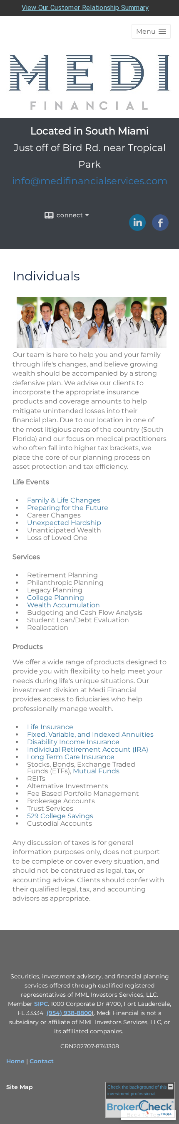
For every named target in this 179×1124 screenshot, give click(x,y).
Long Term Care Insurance (70, 757)
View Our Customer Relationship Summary (85, 8)
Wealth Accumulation (63, 605)
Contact (42, 1061)
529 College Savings (60, 816)
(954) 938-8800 (69, 1013)
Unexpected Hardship (64, 523)
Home (15, 1061)
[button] (151, 31)
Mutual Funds (96, 771)
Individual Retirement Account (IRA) (87, 749)
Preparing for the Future (67, 508)
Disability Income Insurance (73, 742)
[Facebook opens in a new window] (160, 228)
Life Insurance (50, 727)
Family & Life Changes (63, 500)
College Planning (55, 598)
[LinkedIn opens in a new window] (137, 228)
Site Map (19, 1087)
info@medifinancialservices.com (89, 181)
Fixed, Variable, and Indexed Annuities (90, 734)
